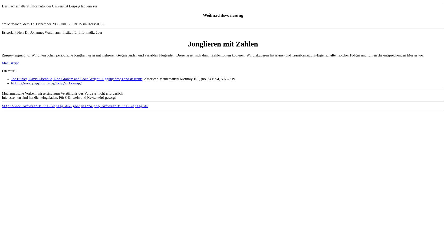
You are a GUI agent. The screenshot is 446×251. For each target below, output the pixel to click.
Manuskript (10, 63)
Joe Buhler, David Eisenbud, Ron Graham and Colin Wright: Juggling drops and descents (76, 79)
